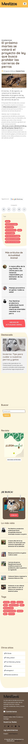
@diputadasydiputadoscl (10, 107)
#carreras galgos (10, 233)
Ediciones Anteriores (14, 459)
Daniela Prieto (20, 71)
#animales (6, 602)
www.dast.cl (18, 741)
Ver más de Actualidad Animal (14, 323)
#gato (5, 614)
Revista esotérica (12, 675)
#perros (13, 602)
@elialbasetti (18, 126)
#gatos (5, 605)
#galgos (8, 221)
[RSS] (19, 726)
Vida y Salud (10, 658)
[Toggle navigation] (24, 4)
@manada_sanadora (8, 126)
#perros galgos (9, 227)
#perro (22, 605)
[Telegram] (15, 726)
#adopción (20, 611)
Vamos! (6, 415)
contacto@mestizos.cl (10, 715)
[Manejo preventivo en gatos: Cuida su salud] (5, 288)
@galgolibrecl (18, 128)
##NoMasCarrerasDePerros (13, 239)
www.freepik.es (13, 734)
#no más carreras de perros (13, 242)
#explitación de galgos (11, 224)
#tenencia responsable (9, 611)
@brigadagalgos (9, 128)
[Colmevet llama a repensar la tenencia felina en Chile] (3, 577)
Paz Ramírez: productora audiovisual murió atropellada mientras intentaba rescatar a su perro (17, 307)
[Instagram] (12, 726)
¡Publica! (14, 515)
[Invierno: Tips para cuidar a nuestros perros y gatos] (14, 345)
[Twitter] (8, 726)
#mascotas (20, 602)
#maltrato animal (13, 605)
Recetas (9, 666)
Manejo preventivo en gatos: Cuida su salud (17, 290)
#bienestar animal (8, 608)
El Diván (8, 653)
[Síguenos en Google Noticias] (16, 199)
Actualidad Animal (7, 40)
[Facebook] (5, 726)
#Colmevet (11, 614)
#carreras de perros (11, 230)
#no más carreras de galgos (13, 236)
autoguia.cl (10, 670)
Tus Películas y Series (13, 662)
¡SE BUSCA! (7, 492)
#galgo (19, 230)
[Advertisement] (14, 23)
